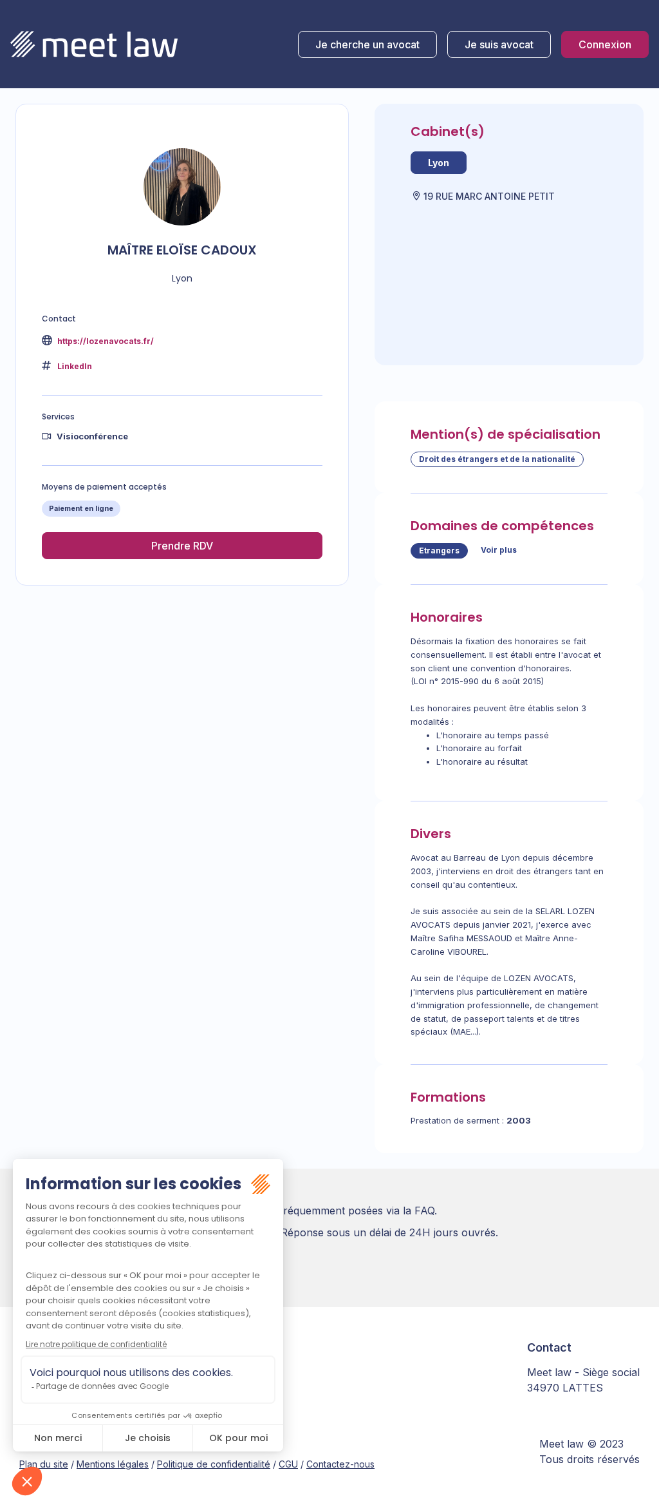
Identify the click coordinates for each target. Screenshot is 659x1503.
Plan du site (43, 1464)
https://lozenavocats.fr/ (104, 341)
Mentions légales (113, 1464)
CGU (288, 1464)
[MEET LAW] (94, 44)
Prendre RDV (182, 545)
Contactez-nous (340, 1464)
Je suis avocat (499, 44)
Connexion (605, 44)
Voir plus (499, 550)
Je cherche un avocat (367, 44)
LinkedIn (74, 366)
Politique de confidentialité (213, 1464)
